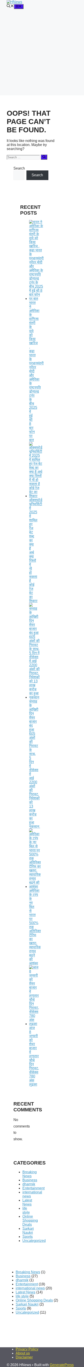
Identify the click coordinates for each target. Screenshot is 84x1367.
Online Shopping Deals (30, 1220)
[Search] (44, 157)
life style (26, 1210)
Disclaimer (24, 1357)
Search (19, 168)
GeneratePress (62, 1365)
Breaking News (29, 1174)
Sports (27, 1237)
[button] (10, 6)
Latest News (27, 1202)
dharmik (28, 1184)
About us (23, 1353)
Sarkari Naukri (28, 1230)
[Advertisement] (42, 53)
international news (30, 1288)
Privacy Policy (27, 1349)
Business (29, 1180)
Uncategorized (34, 1241)
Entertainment (33, 1188)
